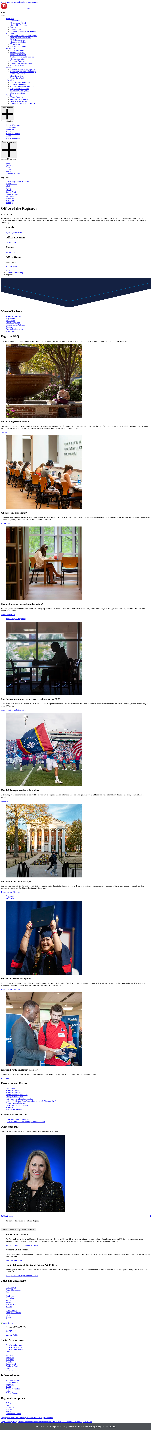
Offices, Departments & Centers (17, 181)
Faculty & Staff (11, 184)
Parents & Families (13, 134)
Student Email (11, 192)
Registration (10, 319)
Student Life (10, 48)
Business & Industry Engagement (22, 70)
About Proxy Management (15, 619)
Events (8, 188)
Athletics (9, 95)
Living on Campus (17, 50)
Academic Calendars (13, 316)
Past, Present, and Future (19, 89)
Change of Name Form (14, 1097)
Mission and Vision (17, 93)
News (8, 186)
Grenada (9, 169)
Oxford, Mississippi (17, 53)
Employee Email (12, 194)
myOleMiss (10, 196)
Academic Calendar (13, 1093)
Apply (8, 1292)
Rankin (8, 171)
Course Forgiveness (13, 323)
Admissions (10, 34)
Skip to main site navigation (11, 2)
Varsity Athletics (16, 97)
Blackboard (10, 201)
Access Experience (8, 615)
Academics (10, 19)
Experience (10, 198)
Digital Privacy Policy (9, 1422)
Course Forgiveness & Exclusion (13, 710)
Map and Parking (12, 1335)
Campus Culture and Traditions (22, 87)
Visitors (8, 136)
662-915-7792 (11, 252)
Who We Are (10, 80)
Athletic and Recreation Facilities (22, 103)
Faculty (13, 27)
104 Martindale (11, 243)
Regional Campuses (17, 61)
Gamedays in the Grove (19, 99)
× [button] (149, 1424)
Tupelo (8, 165)
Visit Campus (15, 44)
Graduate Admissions (18, 42)
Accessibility (78, 1422)
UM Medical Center (13, 173)
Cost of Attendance (17, 40)
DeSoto (8, 163)
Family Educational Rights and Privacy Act (22, 1276)
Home (8, 270)
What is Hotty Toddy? (18, 101)
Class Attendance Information (17, 1105)
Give (28, 8)
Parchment (10, 896)
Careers (8, 1368)
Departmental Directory (14, 273)
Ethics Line (87, 1422)
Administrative (11, 266)
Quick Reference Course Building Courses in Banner (25, 1122)
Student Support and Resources (22, 57)
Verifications (10, 331)
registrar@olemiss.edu (14, 233)
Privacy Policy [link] (95, 1426)
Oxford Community (13, 138)
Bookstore (9, 1370)
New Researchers (16, 76)
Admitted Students (12, 125)
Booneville (10, 167)
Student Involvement (18, 55)
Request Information (18, 46)
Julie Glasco (7, 1216)
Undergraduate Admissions (20, 38)
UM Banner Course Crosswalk (17, 1120)
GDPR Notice (55, 1422)
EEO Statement (67, 1422)
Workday (9, 203)
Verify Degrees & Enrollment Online (19, 1099)
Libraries (9, 190)
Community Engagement (19, 91)
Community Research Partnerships (23, 72)
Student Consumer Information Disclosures (22, 1245)
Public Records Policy (14, 1260)
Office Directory (12, 1311)
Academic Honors (12, 1107)
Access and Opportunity (19, 84)
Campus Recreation (17, 59)
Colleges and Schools (18, 23)
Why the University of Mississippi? (23, 36)
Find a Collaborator (17, 74)
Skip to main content (29, 2)
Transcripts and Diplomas (15, 325)
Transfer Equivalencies (14, 329)
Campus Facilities (17, 65)
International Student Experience (22, 63)
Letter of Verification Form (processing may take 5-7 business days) (31, 1101)
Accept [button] (112, 1426)
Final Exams (10, 321)
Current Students (12, 127)
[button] (2, 15)
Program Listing (16, 21)
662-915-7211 (11, 1331)
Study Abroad (15, 29)
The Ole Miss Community (20, 82)
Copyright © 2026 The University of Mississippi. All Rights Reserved (27, 1418)
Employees (10, 129)
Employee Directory (13, 1313)
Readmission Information (15, 1109)
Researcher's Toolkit (17, 78)
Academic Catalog (12, 1090)
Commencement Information (16, 1103)
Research (9, 67)
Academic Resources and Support (23, 31)
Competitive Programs (18, 25)
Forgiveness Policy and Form (16, 1095)
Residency (9, 327)
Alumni (8, 132)
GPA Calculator (11, 1088)
